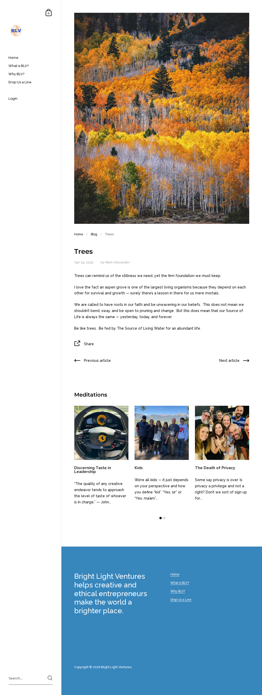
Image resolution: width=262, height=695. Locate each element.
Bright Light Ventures (116, 667)
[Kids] (162, 433)
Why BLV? (177, 591)
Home (78, 234)
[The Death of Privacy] (222, 433)
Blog (94, 234)
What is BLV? (179, 583)
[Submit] (50, 678)
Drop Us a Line (180, 599)
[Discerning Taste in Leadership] (101, 433)
